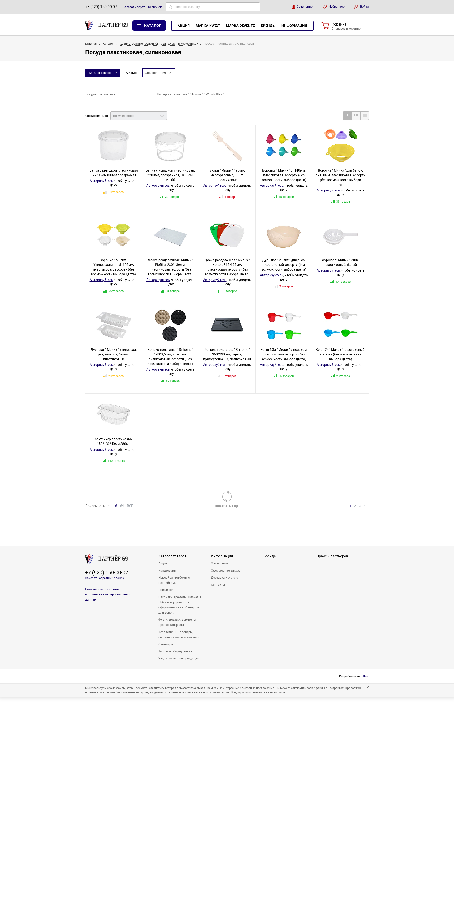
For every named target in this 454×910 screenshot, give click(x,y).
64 (122, 506)
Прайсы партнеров (332, 556)
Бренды (268, 26)
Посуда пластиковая (100, 94)
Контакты (218, 584)
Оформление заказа (225, 570)
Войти (364, 6)
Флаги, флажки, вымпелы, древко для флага (177, 622)
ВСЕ (130, 506)
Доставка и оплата (224, 577)
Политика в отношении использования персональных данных (107, 594)
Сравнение (304, 6)
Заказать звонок (142, 7)
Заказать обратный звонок (104, 578)
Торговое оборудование (175, 651)
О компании (220, 563)
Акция (184, 26)
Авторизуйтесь (101, 181)
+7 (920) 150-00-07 (101, 6)
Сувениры (165, 644)
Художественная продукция (178, 658)
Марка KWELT (208, 26)
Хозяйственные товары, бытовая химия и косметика (178, 634)
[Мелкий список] (364, 115)
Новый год (166, 590)
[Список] (356, 115)
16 (115, 506)
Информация (294, 26)
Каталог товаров (100, 72)
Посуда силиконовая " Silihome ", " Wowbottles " (190, 94)
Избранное (336, 6)
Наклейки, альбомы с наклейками (174, 580)
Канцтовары (167, 570)
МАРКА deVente (240, 26)
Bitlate (365, 676)
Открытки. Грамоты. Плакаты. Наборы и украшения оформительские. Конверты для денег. (179, 604)
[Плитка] (347, 115)
